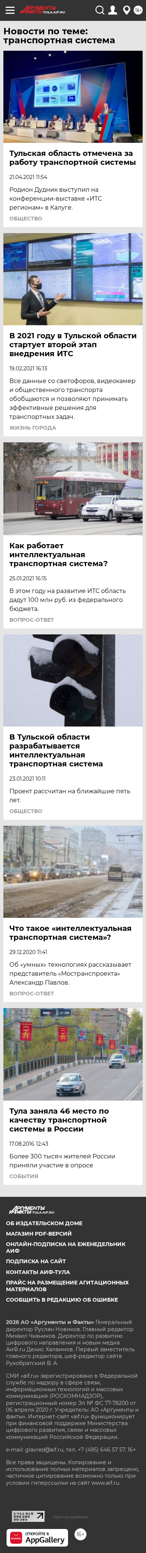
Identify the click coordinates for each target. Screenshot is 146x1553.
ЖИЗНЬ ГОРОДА (32, 427)
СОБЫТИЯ (23, 1176)
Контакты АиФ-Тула (38, 1272)
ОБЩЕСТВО (25, 218)
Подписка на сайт (36, 1261)
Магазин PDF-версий (39, 1233)
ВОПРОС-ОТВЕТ (31, 619)
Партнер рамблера (70, 1517)
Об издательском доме (44, 1223)
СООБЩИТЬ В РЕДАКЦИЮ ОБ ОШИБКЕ (62, 1299)
